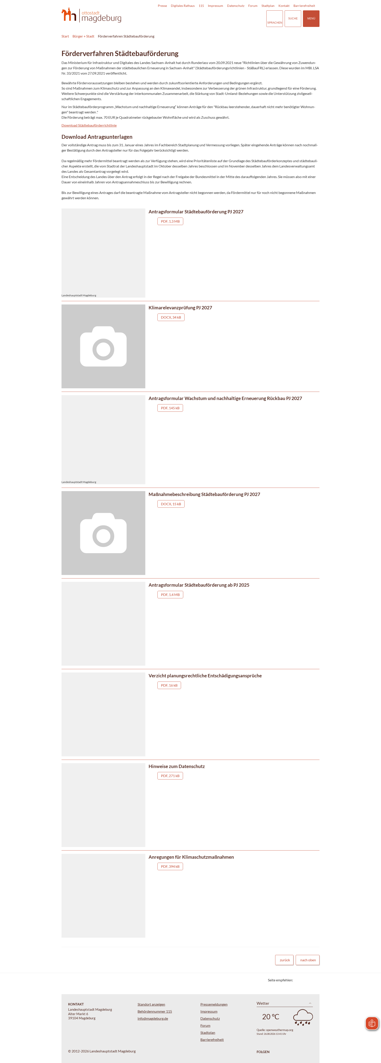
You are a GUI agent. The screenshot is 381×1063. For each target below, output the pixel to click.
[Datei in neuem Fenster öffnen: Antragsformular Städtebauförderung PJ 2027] (190, 253)
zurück (285, 960)
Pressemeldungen (214, 1004)
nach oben (308, 960)
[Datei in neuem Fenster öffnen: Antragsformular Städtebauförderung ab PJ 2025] (190, 624)
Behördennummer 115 (155, 1011)
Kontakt (283, 6)
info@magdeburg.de (153, 1018)
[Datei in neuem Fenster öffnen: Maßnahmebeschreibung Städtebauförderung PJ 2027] (190, 533)
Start (65, 36)
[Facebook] (303, 980)
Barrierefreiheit (304, 6)
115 (201, 6)
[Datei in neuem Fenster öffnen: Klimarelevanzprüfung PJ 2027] (190, 346)
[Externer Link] (232, 18)
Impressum (215, 6)
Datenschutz (235, 6)
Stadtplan (268, 6)
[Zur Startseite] (91, 15)
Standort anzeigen (151, 1004)
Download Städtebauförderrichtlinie (89, 125)
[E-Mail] (309, 980)
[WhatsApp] (314, 980)
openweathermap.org (279, 1030)
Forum (253, 6)
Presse (162, 6)
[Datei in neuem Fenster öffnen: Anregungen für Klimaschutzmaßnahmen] (190, 896)
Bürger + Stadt (83, 36)
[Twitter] (298, 980)
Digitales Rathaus (183, 6)
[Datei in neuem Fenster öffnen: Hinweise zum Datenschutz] (190, 805)
